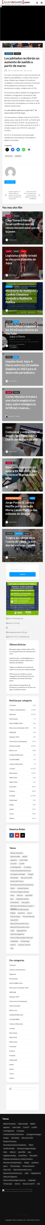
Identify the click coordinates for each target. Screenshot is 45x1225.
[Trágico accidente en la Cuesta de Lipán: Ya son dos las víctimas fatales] (22, 545)
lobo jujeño (25, 902)
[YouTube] (17, 835)
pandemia (21, 913)
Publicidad (13, 800)
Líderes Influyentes (16, 764)
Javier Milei (28, 895)
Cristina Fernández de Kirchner (20, 871)
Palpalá (12, 913)
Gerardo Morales (23, 888)
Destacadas (10, 533)
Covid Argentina (15, 867)
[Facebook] (11, 835)
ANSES (24, 857)
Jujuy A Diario (13, 275)
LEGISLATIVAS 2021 (16, 755)
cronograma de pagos (17, 874)
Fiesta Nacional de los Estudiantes (21, 885)
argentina (13, 860)
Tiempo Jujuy (25, 941)
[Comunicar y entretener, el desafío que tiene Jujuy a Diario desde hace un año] (22, 439)
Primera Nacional (28, 917)
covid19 (21, 864)
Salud (11, 809)
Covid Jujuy (27, 867)
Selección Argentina (17, 934)
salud (12, 931)
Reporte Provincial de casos (19, 927)
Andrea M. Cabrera (14, 416)
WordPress (37, 1220)
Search (22, 574)
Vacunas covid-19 (24, 945)
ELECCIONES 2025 (15, 723)
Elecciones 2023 (26, 878)
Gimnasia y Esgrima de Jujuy (19, 892)
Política (12, 791)
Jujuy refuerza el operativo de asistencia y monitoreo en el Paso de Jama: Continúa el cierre (22, 687)
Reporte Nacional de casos (19, 924)
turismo (13, 945)
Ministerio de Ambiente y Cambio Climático (21, 906)
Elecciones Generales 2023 (19, 728)
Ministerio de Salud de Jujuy (19, 909)
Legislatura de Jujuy (22, 899)
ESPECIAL (9, 286)
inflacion (20, 895)
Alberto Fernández (16, 853)
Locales (9, 216)
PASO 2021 (13, 778)
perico (29, 913)
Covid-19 (13, 864)
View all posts (10, 182)
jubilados (18, 156)
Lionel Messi (14, 902)
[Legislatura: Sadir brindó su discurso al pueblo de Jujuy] (22, 263)
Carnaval (12, 705)
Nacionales (9, 53)
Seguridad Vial (21, 931)
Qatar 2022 (14, 920)
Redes (16, 322)
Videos (23, 251)
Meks (24, 1220)
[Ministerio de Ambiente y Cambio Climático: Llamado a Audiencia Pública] (22, 298)
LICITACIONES (14, 760)
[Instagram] (22, 835)
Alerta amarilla (15, 857)
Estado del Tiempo (16, 881)
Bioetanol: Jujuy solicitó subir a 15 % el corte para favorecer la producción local (22, 651)
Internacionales (14, 746)
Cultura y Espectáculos (13, 498)
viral (11, 948)
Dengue (30, 874)
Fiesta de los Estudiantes (18, 741)
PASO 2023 (13, 782)
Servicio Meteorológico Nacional (21, 938)
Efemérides (14, 878)
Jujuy (11, 899)
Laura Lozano (13, 240)
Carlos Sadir (23, 860)
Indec (12, 895)
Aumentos (9, 156)
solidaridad (14, 941)
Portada (17, 53)
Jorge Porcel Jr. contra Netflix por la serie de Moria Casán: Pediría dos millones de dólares (21, 660)
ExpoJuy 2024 (14, 737)
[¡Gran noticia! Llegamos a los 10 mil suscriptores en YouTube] (22, 334)
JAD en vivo (13, 751)
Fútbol (12, 888)
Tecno (11, 814)
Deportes (12, 714)
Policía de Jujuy (15, 917)
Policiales (19, 533)
